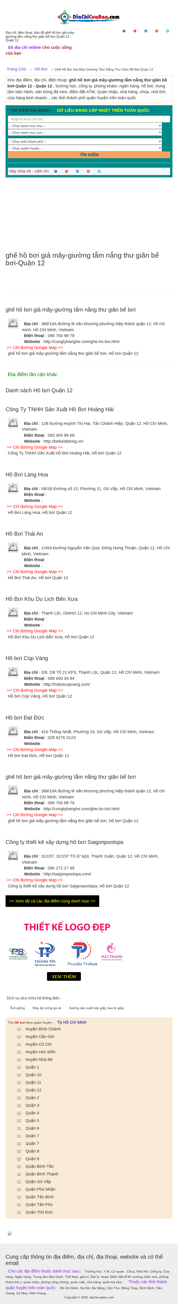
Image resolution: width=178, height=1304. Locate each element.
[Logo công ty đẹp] (89, 950)
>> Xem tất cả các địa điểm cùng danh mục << (52, 901)
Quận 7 (32, 1136)
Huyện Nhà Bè (39, 1059)
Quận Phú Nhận (40, 1189)
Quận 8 (32, 1151)
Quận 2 (32, 1097)
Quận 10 (33, 1074)
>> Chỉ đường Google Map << (35, 347)
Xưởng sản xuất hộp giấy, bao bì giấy (96, 1008)
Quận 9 (32, 1158)
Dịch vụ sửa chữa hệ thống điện (33, 998)
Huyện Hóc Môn (40, 1052)
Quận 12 (33, 1090)
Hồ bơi (41, 69)
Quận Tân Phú (39, 1204)
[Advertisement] (89, 214)
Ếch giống (18, 1008)
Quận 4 (32, 1113)
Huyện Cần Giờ (39, 1036)
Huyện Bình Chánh (43, 1029)
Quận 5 (32, 1120)
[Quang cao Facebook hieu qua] (89, 1233)
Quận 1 (32, 1067)
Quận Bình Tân (39, 1166)
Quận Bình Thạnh (41, 1174)
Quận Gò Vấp (38, 1181)
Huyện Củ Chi (38, 1044)
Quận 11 (33, 1082)
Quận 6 (32, 1128)
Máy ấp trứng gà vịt (47, 1008)
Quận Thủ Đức (39, 1212)
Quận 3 (32, 1105)
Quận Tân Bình (39, 1197)
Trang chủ (16, 69)
